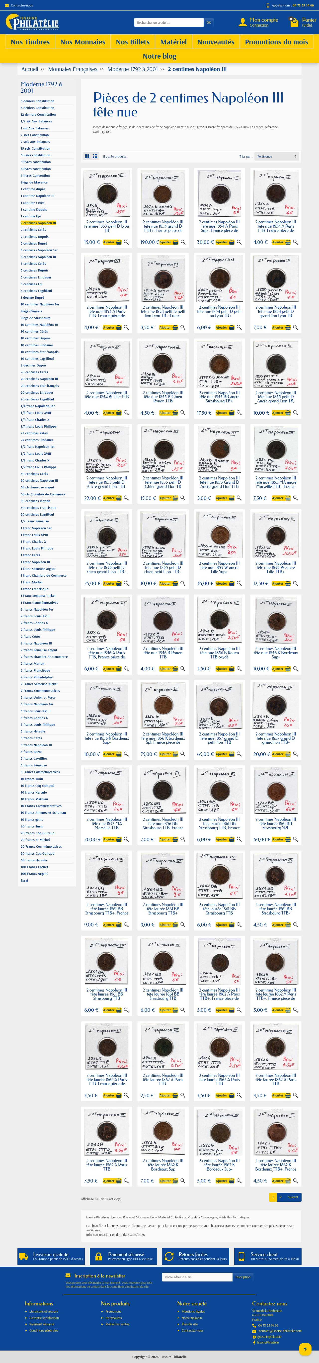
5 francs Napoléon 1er (37, 704)
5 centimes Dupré (34, 243)
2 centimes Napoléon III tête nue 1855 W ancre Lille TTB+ (275, 567)
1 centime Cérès (32, 202)
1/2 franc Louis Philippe (39, 467)
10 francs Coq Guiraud (37, 785)
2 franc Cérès (30, 636)
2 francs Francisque (35, 670)
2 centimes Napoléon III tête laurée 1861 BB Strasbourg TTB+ (163, 908)
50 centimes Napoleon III (39, 480)
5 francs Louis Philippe (38, 724)
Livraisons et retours (43, 1311)
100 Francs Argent (34, 873)
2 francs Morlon (32, 663)
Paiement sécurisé (41, 1324)
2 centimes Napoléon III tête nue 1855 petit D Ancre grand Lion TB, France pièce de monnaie (275, 399)
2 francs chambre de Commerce (44, 656)
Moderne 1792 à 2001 (41, 87)
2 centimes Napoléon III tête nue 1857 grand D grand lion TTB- (275, 738)
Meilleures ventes (117, 1324)
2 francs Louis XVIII (35, 616)
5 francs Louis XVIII (35, 711)
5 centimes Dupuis (35, 270)
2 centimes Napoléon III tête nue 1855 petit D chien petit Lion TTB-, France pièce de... (163, 569)
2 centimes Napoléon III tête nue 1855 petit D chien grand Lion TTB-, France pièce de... (106, 569)
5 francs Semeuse (34, 765)
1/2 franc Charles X (35, 460)
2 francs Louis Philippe (38, 629)
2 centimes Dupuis (35, 236)
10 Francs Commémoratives (41, 806)
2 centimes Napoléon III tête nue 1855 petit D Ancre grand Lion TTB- (106, 482)
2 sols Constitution (35, 135)
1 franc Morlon (32, 582)
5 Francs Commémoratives (40, 772)
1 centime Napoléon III (37, 195)
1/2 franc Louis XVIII (36, 453)
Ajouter (108, 242)
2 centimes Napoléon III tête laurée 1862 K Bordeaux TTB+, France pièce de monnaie (275, 1167)
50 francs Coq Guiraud (38, 853)
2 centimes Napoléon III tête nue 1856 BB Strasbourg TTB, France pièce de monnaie (163, 825)
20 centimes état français (40, 385)
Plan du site (190, 1324)
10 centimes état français (40, 352)
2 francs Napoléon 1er (37, 609)
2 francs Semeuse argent (39, 650)
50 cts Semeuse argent (37, 487)
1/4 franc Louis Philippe (39, 426)
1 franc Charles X (33, 541)
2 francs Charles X (34, 623)
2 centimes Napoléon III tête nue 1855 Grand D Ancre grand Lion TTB (219, 482)
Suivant (293, 1197)
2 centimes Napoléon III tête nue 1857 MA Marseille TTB (106, 823)
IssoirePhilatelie (268, 1342)
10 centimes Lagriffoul (37, 358)
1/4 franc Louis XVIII (36, 412)
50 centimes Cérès (34, 473)
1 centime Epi (31, 216)
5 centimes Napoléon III (38, 257)
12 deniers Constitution (38, 114)
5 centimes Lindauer (36, 277)
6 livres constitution (36, 169)
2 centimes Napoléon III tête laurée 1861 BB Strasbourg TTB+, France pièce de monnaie (106, 910)
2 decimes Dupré (33, 365)
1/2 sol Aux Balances (36, 121)
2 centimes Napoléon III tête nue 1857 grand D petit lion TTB (219, 738)
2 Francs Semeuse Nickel (39, 684)
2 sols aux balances (35, 141)
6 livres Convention (35, 175)
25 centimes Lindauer (37, 440)
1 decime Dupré (32, 297)
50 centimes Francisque (38, 507)
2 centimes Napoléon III (38, 223)
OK (209, 22)
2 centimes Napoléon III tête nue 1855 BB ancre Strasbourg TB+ (219, 397)
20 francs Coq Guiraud (38, 833)
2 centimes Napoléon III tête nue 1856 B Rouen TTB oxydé (219, 652)
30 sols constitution (35, 155)
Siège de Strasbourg (35, 318)
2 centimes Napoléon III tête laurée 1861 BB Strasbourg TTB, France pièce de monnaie (219, 825)
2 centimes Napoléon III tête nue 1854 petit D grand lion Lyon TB (275, 311)
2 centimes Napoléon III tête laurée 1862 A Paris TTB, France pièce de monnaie (106, 1081)
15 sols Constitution (35, 148)
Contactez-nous (22, 5)
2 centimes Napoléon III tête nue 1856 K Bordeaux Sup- (276, 652)
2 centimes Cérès (33, 229)
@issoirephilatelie (269, 1336)
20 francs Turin (32, 826)
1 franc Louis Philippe (37, 548)
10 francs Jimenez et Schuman (43, 812)
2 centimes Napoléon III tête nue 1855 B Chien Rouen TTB (163, 397)
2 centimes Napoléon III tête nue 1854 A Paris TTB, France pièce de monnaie (275, 228)
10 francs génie (32, 819)
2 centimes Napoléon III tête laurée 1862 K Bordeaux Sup (163, 1165)
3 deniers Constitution (37, 101)
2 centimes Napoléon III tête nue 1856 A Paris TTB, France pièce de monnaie (106, 654)
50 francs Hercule (34, 860)
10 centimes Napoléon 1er (40, 304)
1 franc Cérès (30, 555)
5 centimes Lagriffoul (36, 290)
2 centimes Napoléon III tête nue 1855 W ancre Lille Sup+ (219, 567)
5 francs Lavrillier (34, 758)
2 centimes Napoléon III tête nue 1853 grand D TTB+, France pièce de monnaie (163, 228)
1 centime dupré (33, 189)
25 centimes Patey (34, 433)
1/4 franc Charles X (35, 419)
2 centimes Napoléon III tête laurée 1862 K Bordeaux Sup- (219, 1165)
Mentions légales (193, 1311)
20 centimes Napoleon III (39, 378)
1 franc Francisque (34, 589)
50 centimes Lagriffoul (37, 514)
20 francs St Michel (35, 839)
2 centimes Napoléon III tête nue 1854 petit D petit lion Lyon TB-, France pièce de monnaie (163, 313)
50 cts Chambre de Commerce (43, 494)
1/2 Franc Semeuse (35, 521)
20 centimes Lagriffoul (37, 399)
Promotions (113, 1311)
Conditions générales (43, 1330)
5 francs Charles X (34, 718)
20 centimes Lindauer (37, 392)
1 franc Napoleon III (35, 562)
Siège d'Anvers (31, 311)
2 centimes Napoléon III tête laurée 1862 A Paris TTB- (163, 1079)
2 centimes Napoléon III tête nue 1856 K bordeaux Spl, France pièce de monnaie (163, 740)
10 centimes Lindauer (37, 345)
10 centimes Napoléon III (39, 324)
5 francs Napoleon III (36, 745)
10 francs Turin (32, 779)
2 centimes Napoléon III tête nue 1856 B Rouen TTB (163, 652)
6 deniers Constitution (37, 107)
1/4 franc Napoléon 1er (38, 406)
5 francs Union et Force (38, 697)
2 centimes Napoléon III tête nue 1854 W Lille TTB (107, 394)
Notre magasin (192, 1318)
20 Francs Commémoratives (41, 846)
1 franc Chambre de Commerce (44, 575)
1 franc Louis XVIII (34, 535)
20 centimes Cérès (34, 372)
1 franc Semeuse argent (38, 568)
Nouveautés (113, 1318)
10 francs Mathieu (34, 799)
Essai (24, 880)
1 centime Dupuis (34, 209)
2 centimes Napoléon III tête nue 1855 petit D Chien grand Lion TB (163, 482)
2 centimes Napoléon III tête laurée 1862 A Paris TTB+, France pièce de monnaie (219, 996)
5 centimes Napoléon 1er (39, 250)
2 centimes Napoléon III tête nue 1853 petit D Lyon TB (106, 226)
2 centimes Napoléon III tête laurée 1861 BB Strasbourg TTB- (275, 908)
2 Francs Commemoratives (40, 690)
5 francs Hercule (33, 731)
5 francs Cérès (31, 738)
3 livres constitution (36, 162)
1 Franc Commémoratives (39, 602)
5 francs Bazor (31, 751)
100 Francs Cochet (34, 867)
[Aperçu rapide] (126, 242)
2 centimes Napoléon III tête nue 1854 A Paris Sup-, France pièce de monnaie (219, 228)
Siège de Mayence (34, 182)
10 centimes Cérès (34, 331)
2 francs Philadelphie (37, 677)
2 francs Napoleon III (36, 643)
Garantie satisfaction (44, 1318)
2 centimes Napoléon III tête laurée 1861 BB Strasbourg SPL (275, 823)
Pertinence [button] (264, 156)
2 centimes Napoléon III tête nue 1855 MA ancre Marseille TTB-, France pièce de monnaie (275, 484)
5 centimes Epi (32, 284)
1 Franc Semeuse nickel (38, 595)
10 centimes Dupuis (35, 338)
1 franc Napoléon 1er (36, 528)
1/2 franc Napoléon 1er (38, 446)
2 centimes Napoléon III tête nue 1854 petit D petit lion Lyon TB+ (219, 311)
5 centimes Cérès (33, 263)
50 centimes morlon (35, 501)
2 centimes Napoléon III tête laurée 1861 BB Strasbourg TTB (219, 908)
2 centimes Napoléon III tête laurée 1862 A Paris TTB (219, 1079)
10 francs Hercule (34, 792)
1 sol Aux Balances (35, 128)
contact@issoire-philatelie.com (280, 1331)
